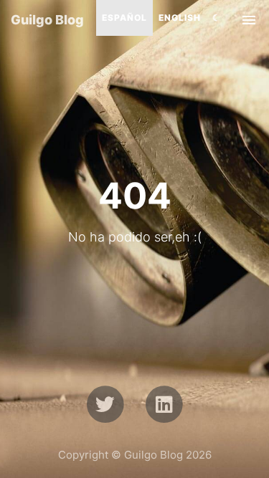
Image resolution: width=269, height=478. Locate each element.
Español (124, 17)
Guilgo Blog (47, 19)
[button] (217, 18)
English (180, 17)
